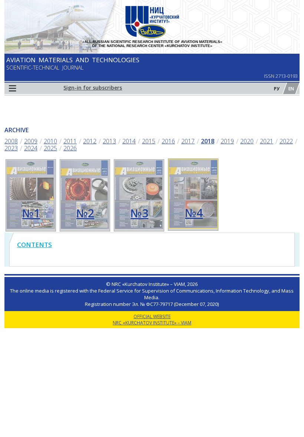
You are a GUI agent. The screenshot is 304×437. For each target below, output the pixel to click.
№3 (139, 213)
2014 (129, 141)
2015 (148, 141)
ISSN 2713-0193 (281, 76)
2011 (70, 141)
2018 (207, 141)
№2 (85, 213)
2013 (109, 141)
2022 (286, 141)
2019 (227, 141)
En (291, 89)
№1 (31, 213)
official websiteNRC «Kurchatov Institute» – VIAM (152, 319)
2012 (89, 141)
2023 (11, 148)
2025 (50, 148)
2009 (30, 141)
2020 (247, 141)
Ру (277, 89)
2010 (50, 141)
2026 (70, 148)
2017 (188, 141)
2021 (266, 141)
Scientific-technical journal (44, 67)
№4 (194, 212)
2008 (11, 141)
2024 (30, 148)
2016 (168, 141)
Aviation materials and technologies (72, 60)
